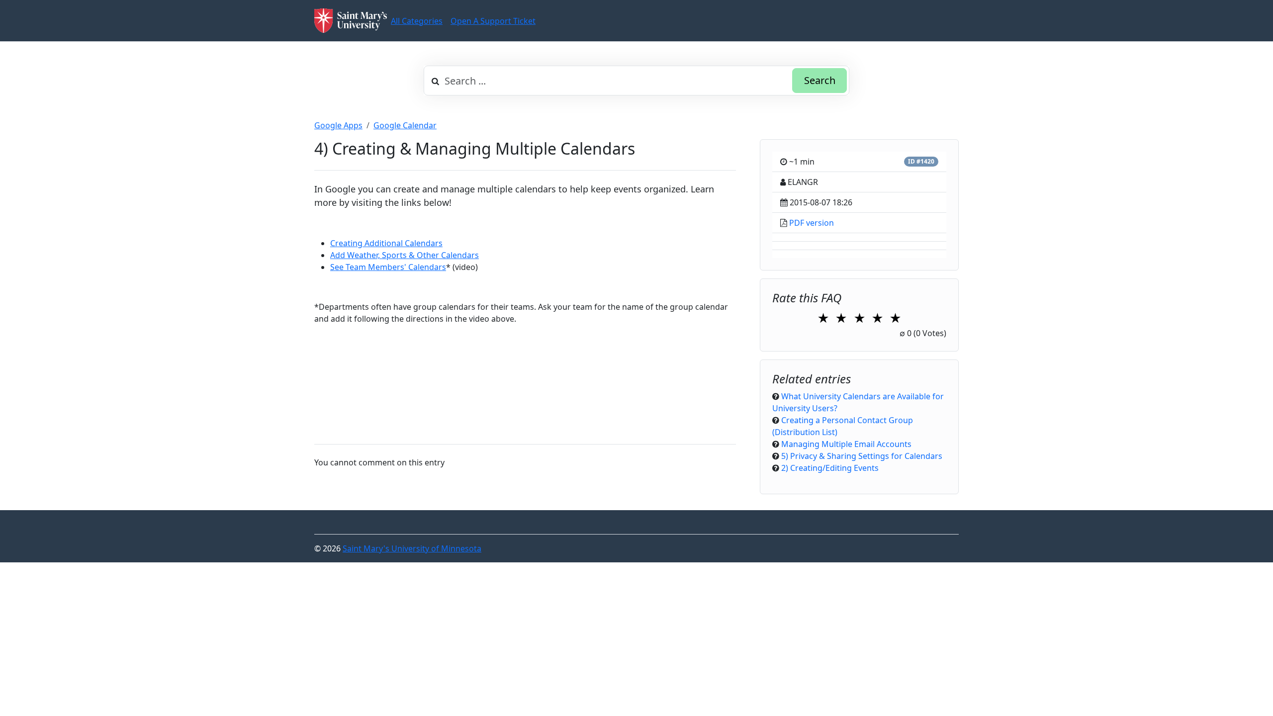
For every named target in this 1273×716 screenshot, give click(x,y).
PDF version (811, 222)
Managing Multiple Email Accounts (846, 444)
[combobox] (636, 80)
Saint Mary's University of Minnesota (412, 548)
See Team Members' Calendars (388, 267)
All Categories (417, 20)
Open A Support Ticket (493, 20)
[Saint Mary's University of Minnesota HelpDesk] (350, 20)
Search (819, 80)
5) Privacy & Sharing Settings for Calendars (861, 455)
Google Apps (338, 125)
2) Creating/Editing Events (830, 467)
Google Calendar (405, 125)
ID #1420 (921, 161)
